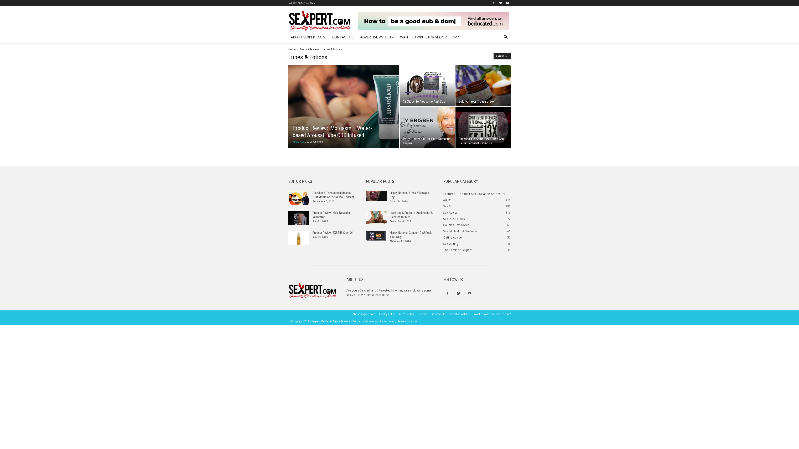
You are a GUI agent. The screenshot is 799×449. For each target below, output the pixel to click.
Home (292, 49)
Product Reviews (309, 49)
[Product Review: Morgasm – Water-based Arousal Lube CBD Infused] (343, 106)
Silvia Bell (298, 142)
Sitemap (423, 314)
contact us (382, 295)
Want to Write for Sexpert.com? (429, 37)
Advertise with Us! (376, 37)
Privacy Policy (387, 314)
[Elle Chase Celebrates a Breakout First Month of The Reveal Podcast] (298, 198)
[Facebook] (494, 3)
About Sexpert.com (308, 37)
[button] (506, 37)
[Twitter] (501, 3)
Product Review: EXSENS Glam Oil (333, 233)
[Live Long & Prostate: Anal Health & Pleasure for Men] (376, 217)
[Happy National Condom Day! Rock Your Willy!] (376, 236)
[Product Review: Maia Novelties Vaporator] (298, 218)
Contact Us (343, 37)
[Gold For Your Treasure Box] (483, 85)
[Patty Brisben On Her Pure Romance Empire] (427, 127)
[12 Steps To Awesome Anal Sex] (427, 85)
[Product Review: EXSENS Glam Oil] (298, 238)
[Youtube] (507, 3)
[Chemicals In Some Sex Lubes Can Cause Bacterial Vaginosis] (483, 127)
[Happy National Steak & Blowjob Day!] (376, 196)
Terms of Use (407, 314)
